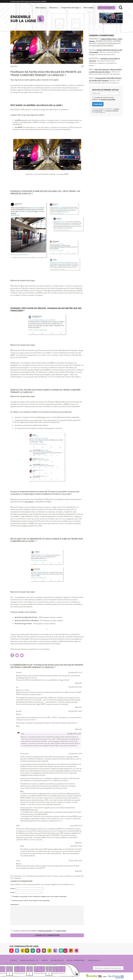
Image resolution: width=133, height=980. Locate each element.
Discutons (53, 8)
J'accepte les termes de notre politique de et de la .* (40, 930)
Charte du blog (94, 960)
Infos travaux (40, 8)
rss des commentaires (75, 960)
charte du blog (61, 930)
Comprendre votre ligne (70, 8)
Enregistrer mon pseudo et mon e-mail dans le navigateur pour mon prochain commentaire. (40, 896)
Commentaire (14, 904)
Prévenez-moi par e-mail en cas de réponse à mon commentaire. (31, 900)
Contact (13, 960)
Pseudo (13, 888)
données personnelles (45, 930)
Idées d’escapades (105, 8)
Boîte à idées (88, 8)
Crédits (45, 960)
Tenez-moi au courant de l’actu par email (108, 968)
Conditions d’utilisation (112, 110)
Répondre (78, 683)
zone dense (29, 502)
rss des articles (57, 960)
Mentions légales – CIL (29, 960)
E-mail (12, 892)
